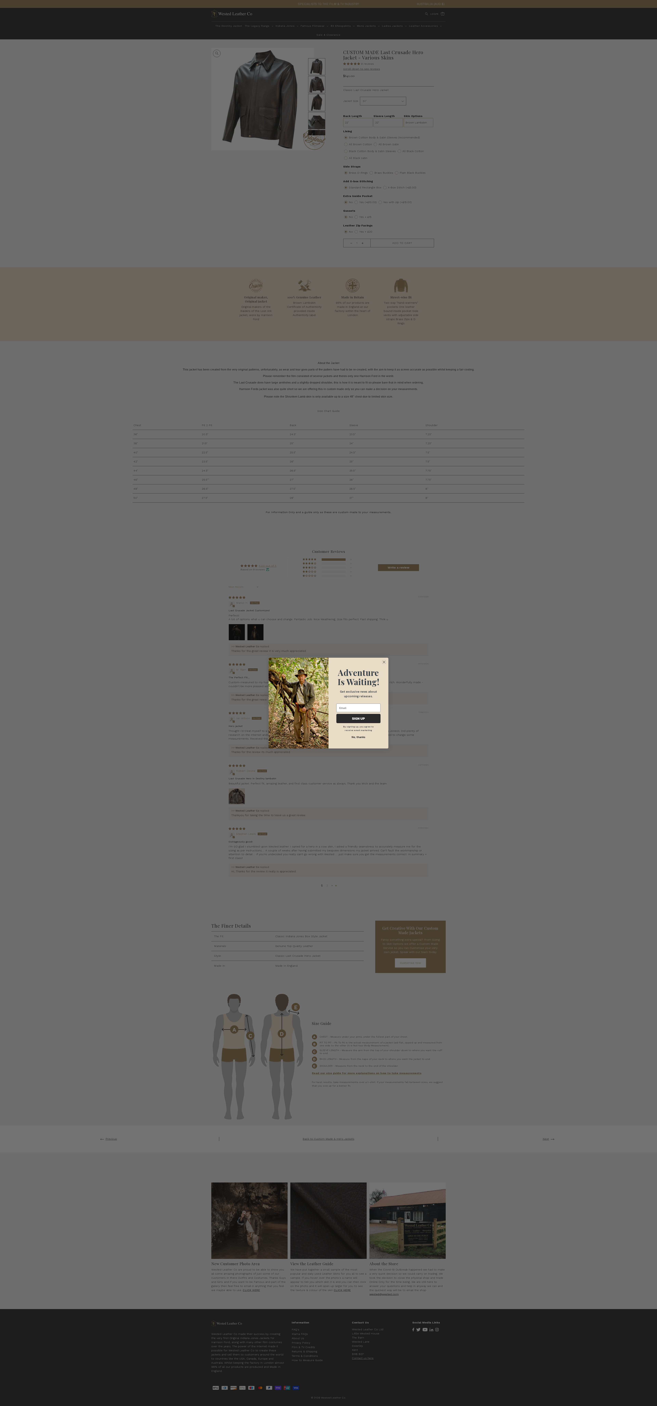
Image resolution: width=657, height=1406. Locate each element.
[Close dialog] (384, 662)
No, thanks (358, 737)
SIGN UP (358, 718)
